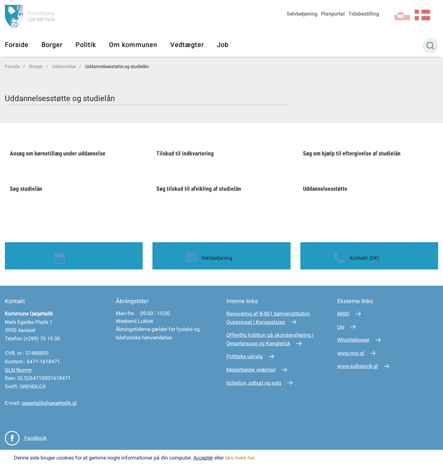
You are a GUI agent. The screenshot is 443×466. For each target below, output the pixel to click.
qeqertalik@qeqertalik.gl (49, 403)
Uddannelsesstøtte (325, 188)
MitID (343, 314)
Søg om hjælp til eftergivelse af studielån (352, 153)
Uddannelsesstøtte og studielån (117, 66)
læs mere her (239, 458)
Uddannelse (64, 66)
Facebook (35, 438)
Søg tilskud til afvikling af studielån (198, 188)
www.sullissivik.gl (357, 366)
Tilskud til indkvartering (185, 153)
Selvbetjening (302, 14)
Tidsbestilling (363, 14)
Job (223, 45)
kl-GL (402, 15)
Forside (17, 45)
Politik (86, 45)
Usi (340, 327)
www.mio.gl (350, 353)
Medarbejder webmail (251, 370)
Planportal (333, 14)
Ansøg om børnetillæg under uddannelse (57, 153)
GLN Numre (18, 370)
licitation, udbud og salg (253, 383)
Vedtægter (187, 45)
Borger (52, 45)
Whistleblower (353, 340)
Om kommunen (133, 45)
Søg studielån (26, 188)
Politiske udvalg (244, 356)
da (422, 15)
